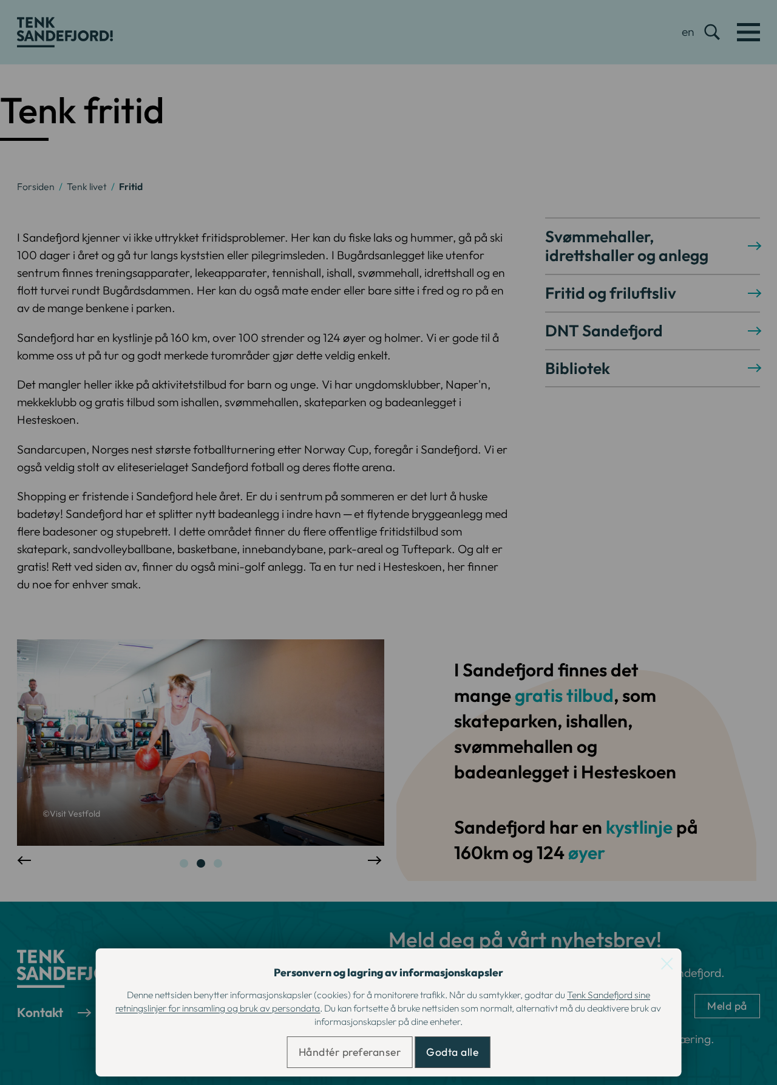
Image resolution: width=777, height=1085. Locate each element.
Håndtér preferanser (350, 1052)
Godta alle (452, 1052)
